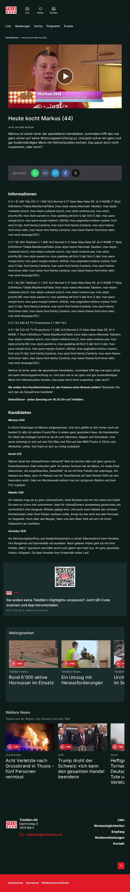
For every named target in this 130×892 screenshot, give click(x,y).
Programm (53, 26)
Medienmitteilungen (109, 837)
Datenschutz (15, 882)
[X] (76, 173)
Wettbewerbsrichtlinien (55, 882)
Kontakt (118, 843)
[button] (45, 173)
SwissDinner (12, 37)
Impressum (32, 882)
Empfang (118, 831)
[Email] (55, 173)
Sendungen (22, 26)
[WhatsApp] (35, 173)
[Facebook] (65, 173)
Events (68, 26)
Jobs (120, 820)
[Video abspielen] (65, 76)
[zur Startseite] (11, 10)
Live (8, 26)
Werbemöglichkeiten (109, 826)
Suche (38, 26)
